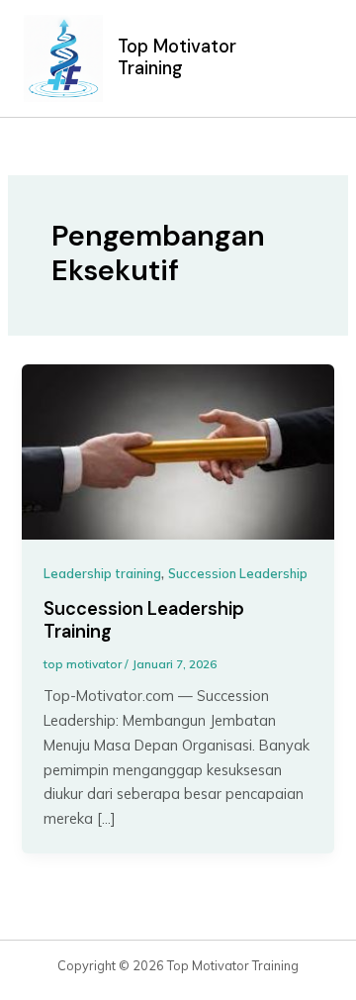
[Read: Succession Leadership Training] (177, 450)
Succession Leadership (238, 573)
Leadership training (102, 573)
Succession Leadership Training (144, 621)
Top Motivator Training (177, 57)
